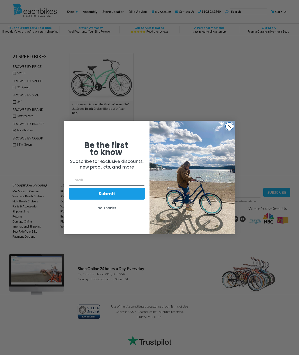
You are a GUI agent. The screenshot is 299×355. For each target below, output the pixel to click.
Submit (106, 194)
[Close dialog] (229, 126)
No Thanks (107, 208)
